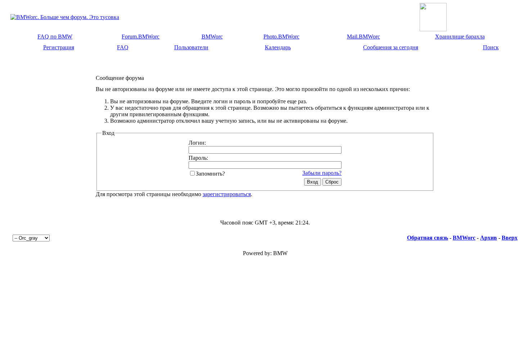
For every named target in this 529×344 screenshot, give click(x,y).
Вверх (509, 238)
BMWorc (212, 36)
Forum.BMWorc (140, 36)
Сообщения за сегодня (390, 47)
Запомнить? (210, 174)
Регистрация (58, 47)
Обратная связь (427, 238)
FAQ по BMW (54, 36)
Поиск (491, 47)
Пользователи (191, 47)
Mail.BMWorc (363, 36)
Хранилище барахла (460, 36)
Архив (488, 238)
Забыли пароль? (322, 173)
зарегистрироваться (227, 194)
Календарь (278, 47)
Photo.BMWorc (281, 36)
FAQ (122, 47)
